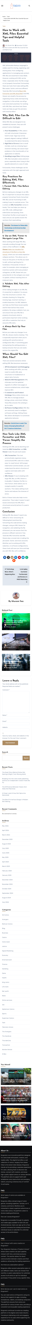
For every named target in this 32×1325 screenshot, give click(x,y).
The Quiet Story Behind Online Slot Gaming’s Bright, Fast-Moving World (16, 1081)
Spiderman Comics (8, 1009)
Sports (4, 1013)
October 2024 (6, 889)
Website (5, 727)
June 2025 (5, 853)
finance (4, 964)
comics (4, 946)
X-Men (4, 1054)
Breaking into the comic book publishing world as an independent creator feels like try (16, 780)
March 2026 (6, 835)
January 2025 (6, 875)
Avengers (5, 919)
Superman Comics (8, 1018)
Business (5, 933)
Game (4, 973)
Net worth (5, 991)
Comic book (6, 942)
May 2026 (5, 826)
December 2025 (7, 839)
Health (4, 978)
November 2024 (7, 884)
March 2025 (6, 866)
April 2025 (5, 862)
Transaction (6, 1045)
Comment (6, 690)
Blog (3, 928)
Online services (7, 1000)
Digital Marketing (7, 951)
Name (4, 715)
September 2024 (7, 893)
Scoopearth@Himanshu (13, 624)
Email (4, 721)
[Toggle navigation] (2, 6)
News (4, 996)
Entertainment (7, 960)
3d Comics (5, 915)
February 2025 (7, 871)
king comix (5, 982)
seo (5, 638)
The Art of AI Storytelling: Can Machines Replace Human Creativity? (15, 622)
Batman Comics (7, 924)
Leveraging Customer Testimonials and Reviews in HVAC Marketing (14, 643)
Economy (5, 955)
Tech (4, 26)
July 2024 (5, 902)
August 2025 (6, 844)
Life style (5, 987)
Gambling (5, 969)
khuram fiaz (11, 45)
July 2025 (5, 848)
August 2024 (6, 898)
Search (5, 752)
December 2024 (7, 880)
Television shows (7, 1027)
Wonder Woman (7, 1049)
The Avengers (6, 1031)
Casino (4, 937)
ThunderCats (6, 1040)
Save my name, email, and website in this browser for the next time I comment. (15, 737)
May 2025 (5, 857)
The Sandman (6, 1036)
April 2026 (5, 830)
